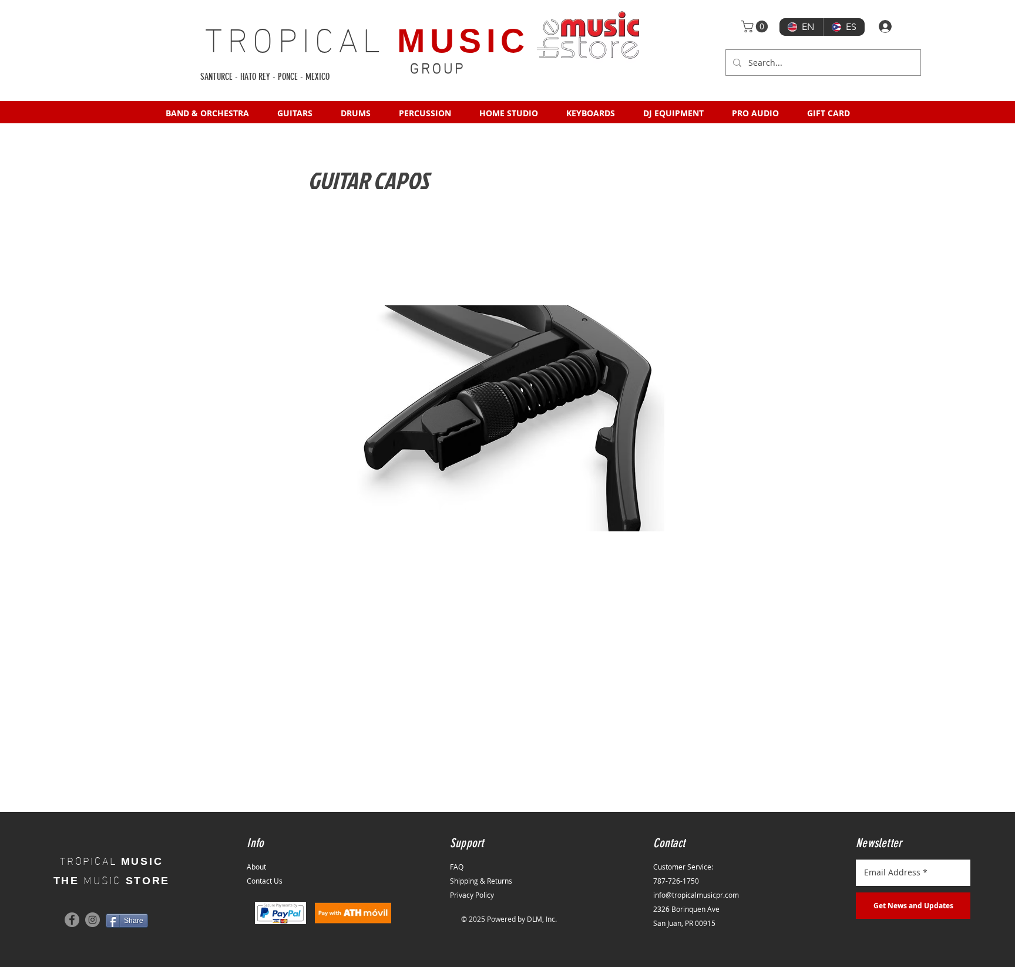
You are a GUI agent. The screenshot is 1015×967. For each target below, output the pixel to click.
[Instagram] (92, 919)
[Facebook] (72, 919)
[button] (756, 26)
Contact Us (265, 880)
